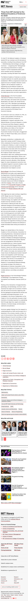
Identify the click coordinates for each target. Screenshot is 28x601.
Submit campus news (7, 563)
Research (16, 577)
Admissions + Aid (18, 579)
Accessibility (8, 596)
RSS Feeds (17, 550)
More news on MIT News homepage (11, 502)
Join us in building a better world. (10, 587)
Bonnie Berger (4, 171)
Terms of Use (4, 547)
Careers (16, 595)
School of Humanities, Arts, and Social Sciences (13, 531)
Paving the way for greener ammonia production (19, 459)
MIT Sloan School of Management (12, 534)
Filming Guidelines (6, 550)
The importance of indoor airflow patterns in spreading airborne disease (19, 451)
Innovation (3, 579)
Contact (21, 595)
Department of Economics (10, 383)
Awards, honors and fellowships (9, 409)
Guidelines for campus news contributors (12, 566)
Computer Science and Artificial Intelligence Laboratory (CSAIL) (12, 401)
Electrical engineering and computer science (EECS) (14, 414)
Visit (2, 595)
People (12, 595)
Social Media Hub (5, 598)
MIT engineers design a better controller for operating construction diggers (18, 470)
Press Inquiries (18, 547)
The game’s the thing (17, 476)
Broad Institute (5, 406)
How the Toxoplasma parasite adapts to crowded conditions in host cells (19, 487)
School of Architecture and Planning (12, 526)
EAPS (12, 406)
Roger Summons (5, 275)
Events (8, 595)
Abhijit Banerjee (5, 95)
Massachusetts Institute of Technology (10, 591)
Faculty (20, 409)
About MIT (16, 582)
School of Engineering (17, 411)
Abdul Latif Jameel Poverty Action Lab (13, 373)
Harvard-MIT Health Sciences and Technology (12, 404)
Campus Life (4, 580)
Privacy (2, 596)
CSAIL (9, 182)
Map (5, 595)
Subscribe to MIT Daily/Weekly (9, 556)
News (15, 580)
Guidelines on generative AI (9, 570)
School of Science (6, 411)
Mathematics (5, 392)
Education (3, 577)
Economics (4, 397)
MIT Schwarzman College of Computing (13, 538)
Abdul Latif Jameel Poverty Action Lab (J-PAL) (13, 395)
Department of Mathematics (10, 386)
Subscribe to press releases (9, 559)
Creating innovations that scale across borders (19, 494)
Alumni (2, 582)
